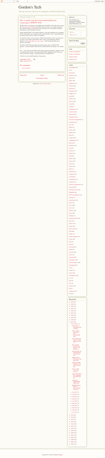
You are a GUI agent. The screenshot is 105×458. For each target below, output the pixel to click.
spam (70, 254)
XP (70, 293)
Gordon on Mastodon (74, 51)
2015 (72, 417)
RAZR (70, 234)
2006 (72, 437)
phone (70, 223)
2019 (72, 317)
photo (70, 226)
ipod (70, 163)
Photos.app (72, 228)
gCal (70, 135)
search (71, 249)
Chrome (71, 101)
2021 (72, 313)
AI (69, 70)
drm (70, 124)
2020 (72, 315)
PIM (70, 231)
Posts (72, 32)
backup (71, 85)
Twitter (71, 270)
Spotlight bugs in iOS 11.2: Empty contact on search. (76, 387)
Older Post (61, 75)
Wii (70, 288)
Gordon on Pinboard (74, 54)
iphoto (70, 161)
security (71, 252)
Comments (74, 34)
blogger (71, 93)
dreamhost (72, 122)
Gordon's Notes (73, 56)
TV (70, 267)
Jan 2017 (74, 412)
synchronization (73, 262)
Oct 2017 (74, 394)
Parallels (71, 215)
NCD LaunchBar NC (74, 195)
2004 (72, 441)
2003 (72, 444)
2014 (72, 419)
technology (72, 265)
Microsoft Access (73, 189)
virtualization (72, 275)
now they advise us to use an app (35, 41)
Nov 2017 (75, 392)
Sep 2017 (75, 396)
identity (71, 153)
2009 (72, 430)
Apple (70, 80)
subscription (72, 260)
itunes (70, 166)
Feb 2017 (75, 410)
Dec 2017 (75, 324)
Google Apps (72, 140)
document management (75, 119)
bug (70, 96)
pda (70, 221)
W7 (70, 283)
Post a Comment (26, 68)
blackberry (71, 91)
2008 (72, 432)
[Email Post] (34, 59)
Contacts (71, 111)
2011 (72, 426)
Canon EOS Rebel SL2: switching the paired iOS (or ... (76, 376)
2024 (72, 306)
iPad (70, 156)
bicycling (71, 88)
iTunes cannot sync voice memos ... (75, 370)
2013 (72, 421)
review (70, 239)
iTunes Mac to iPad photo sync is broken (76, 327)
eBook (70, 127)
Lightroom (71, 171)
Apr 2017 (74, 405)
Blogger (60, 454)
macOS (71, 176)
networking (26, 61)
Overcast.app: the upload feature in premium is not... (76, 353)
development (72, 117)
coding (71, 106)
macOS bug (72, 179)
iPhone (71, 158)
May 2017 (75, 403)
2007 (72, 435)
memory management (75, 184)
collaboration (72, 109)
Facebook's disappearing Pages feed (76, 382)
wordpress (71, 291)
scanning (71, 247)
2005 (72, 439)
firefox (70, 130)
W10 (70, 280)
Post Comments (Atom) (45, 83)
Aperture (71, 75)
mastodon (71, 182)
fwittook (71, 132)
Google (71, 137)
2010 (72, 428)
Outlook (71, 210)
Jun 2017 (74, 401)
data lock (71, 114)
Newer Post (23, 75)
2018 (72, 319)
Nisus (70, 202)
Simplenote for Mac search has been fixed (76, 359)
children (71, 98)
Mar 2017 (75, 407)
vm (70, 278)
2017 (72, 322)
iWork (70, 169)
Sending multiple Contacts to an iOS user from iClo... (76, 364)
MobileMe (71, 192)
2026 (72, 302)
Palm (70, 213)
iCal (70, 148)
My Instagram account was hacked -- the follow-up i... (76, 347)
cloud (70, 104)
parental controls (73, 218)
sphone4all (72, 257)
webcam (71, 286)
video (70, 273)
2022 (72, 310)
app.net (71, 78)
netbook (71, 197)
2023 (72, 308)
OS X (30, 61)
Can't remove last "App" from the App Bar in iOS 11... (76, 340)
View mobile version (42, 78)
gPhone (71, 143)
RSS (70, 241)
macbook (71, 174)
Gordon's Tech (30, 6)
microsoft (71, 187)
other (70, 208)
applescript (72, 83)
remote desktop (73, 236)
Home (42, 75)
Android (71, 72)
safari (70, 244)
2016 (72, 415)
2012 (72, 424)
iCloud (70, 150)
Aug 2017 (75, 398)
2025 (72, 304)
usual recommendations (30, 27)
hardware (71, 145)
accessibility (72, 67)
